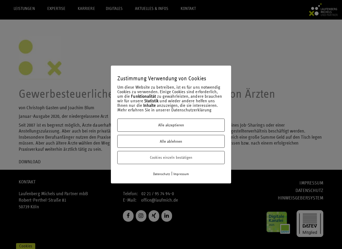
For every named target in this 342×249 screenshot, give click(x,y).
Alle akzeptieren (171, 125)
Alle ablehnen (171, 141)
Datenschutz (161, 174)
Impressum (181, 174)
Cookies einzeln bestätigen (171, 157)
